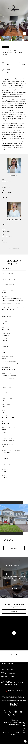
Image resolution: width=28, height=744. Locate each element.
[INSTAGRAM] (10, 711)
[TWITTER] (8, 714)
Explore (14, 548)
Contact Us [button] (14, 588)
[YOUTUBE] (21, 711)
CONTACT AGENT (14, 248)
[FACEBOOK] (5, 711)
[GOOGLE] (18, 714)
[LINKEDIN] (16, 711)
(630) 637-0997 (8, 678)
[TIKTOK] (13, 714)
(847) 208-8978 (6, 187)
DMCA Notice (14, 734)
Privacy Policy (20, 732)
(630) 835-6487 (6, 231)
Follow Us (14, 611)
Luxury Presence (14, 724)
